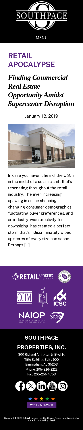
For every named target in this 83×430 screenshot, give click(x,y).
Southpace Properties (41, 15)
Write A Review (41, 404)
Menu (42, 37)
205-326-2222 (47, 369)
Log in (53, 420)
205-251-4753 (45, 374)
